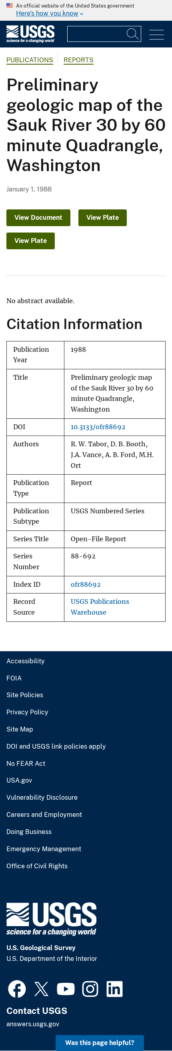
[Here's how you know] (86, 10)
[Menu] (157, 35)
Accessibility (25, 661)
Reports (79, 60)
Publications (29, 60)
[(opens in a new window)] (17, 988)
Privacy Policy (27, 712)
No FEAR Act (25, 763)
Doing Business (29, 832)
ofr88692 (86, 584)
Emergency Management (43, 849)
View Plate (102, 217)
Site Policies (24, 695)
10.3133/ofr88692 (98, 427)
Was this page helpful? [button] (99, 1043)
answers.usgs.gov (32, 1024)
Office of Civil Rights (37, 866)
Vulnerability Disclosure (42, 797)
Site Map (19, 729)
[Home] (30, 41)
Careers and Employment (44, 814)
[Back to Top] (143, 1022)
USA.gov (19, 780)
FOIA (14, 678)
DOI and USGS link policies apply (56, 746)
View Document (38, 217)
